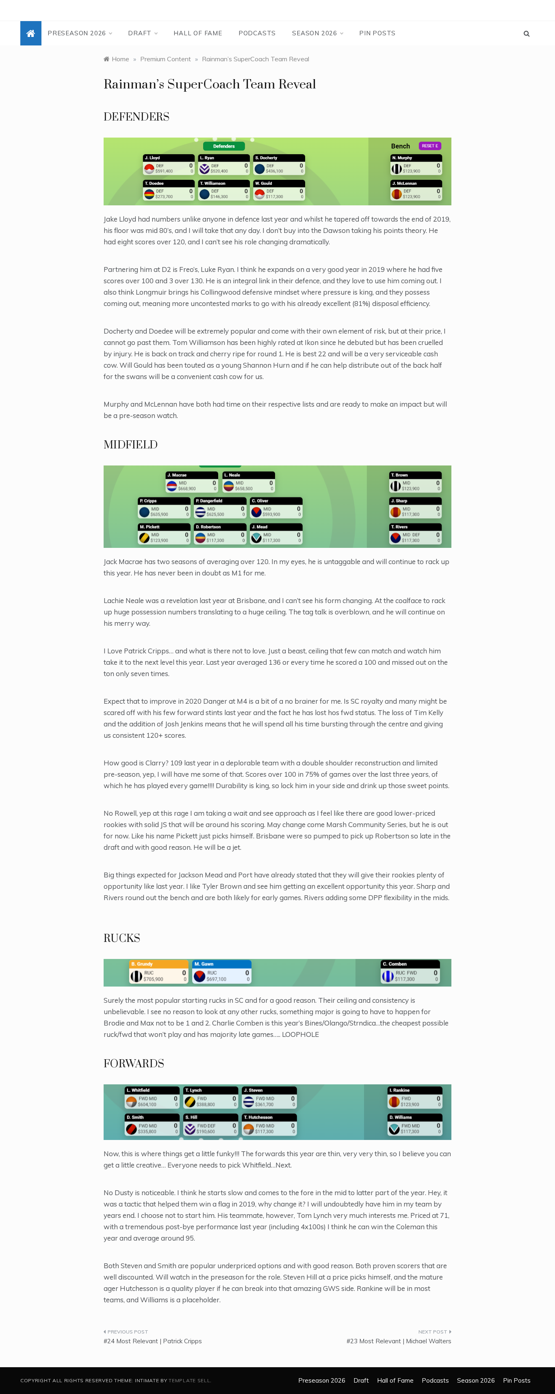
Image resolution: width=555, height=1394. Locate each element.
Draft (140, 33)
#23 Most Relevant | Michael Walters (399, 1341)
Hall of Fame (197, 33)
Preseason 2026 (77, 33)
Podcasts (257, 33)
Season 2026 (314, 33)
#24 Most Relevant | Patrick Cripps (153, 1341)
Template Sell (189, 1380)
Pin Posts (377, 33)
